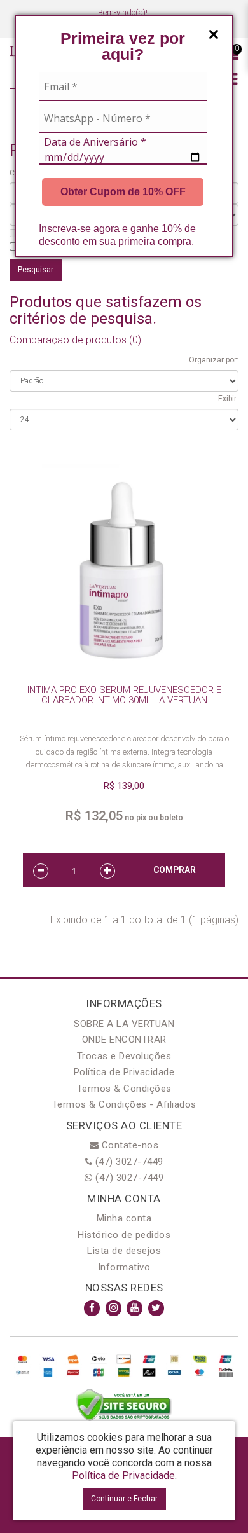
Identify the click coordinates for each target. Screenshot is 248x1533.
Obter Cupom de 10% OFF (123, 191)
